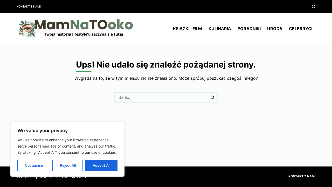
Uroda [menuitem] (274, 28)
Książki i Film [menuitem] (187, 28)
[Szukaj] (313, 6)
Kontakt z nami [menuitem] (29, 6)
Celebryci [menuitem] (300, 28)
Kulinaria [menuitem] (220, 28)
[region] (67, 149)
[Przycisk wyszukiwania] (213, 97)
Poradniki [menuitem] (249, 28)
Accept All (101, 165)
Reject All (68, 165)
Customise (34, 165)
